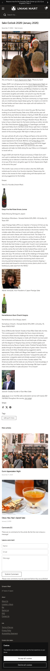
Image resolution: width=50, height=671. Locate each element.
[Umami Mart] (24, 8)
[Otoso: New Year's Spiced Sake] (25, 497)
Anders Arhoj (23, 124)
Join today (28, 398)
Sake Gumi (5, 396)
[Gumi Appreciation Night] (25, 450)
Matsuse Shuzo (29, 143)
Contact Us (5, 616)
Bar (3, 607)
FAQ (3, 613)
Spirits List (5, 610)
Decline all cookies (25, 665)
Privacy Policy (6, 630)
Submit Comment (11, 574)
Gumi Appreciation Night (23, 80)
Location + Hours (7, 604)
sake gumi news (9, 418)
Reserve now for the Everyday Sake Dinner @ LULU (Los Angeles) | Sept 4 (25, 2)
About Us (5, 601)
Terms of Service (7, 627)
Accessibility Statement (10, 633)
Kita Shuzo (37, 141)
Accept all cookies (25, 658)
